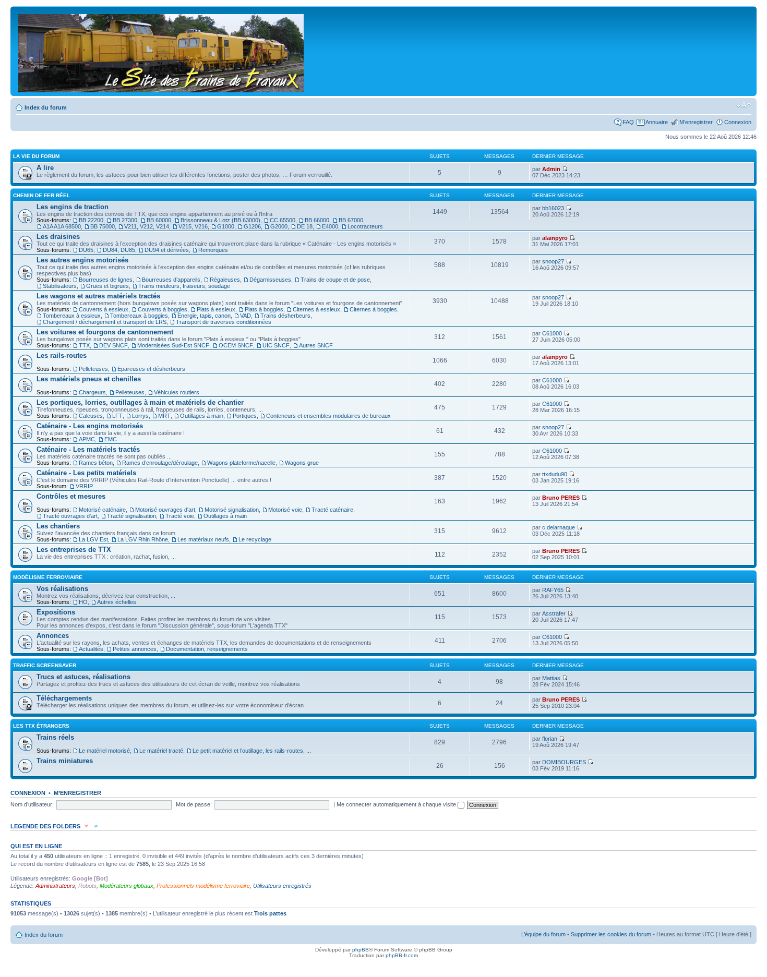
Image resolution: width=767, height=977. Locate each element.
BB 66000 (317, 220)
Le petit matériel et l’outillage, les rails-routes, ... (252, 750)
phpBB (360, 949)
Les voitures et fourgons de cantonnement (105, 332)
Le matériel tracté (161, 750)
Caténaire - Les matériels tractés (88, 449)
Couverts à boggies (162, 309)
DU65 (86, 250)
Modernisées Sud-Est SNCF (173, 345)
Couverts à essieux (103, 309)
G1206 (252, 226)
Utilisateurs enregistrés (282, 886)
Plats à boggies (264, 309)
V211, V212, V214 (146, 226)
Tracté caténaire (332, 509)
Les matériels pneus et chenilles (89, 379)
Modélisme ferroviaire (47, 577)
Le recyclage (254, 539)
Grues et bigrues (107, 286)
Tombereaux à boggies (139, 315)
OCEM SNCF (236, 345)
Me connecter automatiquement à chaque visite (397, 804)
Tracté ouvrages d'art (70, 516)
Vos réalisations (62, 589)
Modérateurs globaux (126, 886)
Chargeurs (92, 392)
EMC (110, 439)
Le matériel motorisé (104, 750)
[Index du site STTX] (161, 51)
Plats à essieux (216, 309)
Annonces (53, 636)
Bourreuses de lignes (106, 279)
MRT (164, 416)
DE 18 (305, 226)
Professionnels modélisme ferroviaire (203, 886)
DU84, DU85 (119, 250)
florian (549, 738)
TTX (84, 345)
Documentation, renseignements (207, 649)
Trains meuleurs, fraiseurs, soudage (184, 286)
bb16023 (553, 208)
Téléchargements (64, 698)
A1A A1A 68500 (62, 226)
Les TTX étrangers (41, 726)
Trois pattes (270, 913)
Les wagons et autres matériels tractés (98, 296)
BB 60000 (159, 220)
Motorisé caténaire (102, 509)
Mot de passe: (194, 804)
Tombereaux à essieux (72, 315)
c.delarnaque (558, 527)
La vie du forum (36, 156)
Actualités (91, 649)
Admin (551, 169)
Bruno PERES (561, 497)
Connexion (737, 122)
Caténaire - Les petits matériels (86, 473)
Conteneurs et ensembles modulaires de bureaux (328, 416)
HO (83, 602)
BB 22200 (91, 220)
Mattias (551, 678)
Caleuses (91, 416)
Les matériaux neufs (203, 539)
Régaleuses (225, 279)
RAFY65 (553, 590)
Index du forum (46, 107)
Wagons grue (302, 463)
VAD (245, 315)
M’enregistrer (696, 122)
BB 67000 (351, 220)
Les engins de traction (73, 207)
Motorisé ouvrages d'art (165, 509)
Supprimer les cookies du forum (611, 934)
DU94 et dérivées (167, 250)
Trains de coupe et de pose (335, 279)
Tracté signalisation (131, 516)
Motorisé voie (285, 509)
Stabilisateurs (60, 286)
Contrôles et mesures (71, 496)
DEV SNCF (113, 345)
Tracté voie (179, 516)
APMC (87, 439)
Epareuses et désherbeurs (151, 369)
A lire (45, 168)
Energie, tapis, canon (204, 315)
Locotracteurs (365, 226)
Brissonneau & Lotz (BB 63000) (220, 220)
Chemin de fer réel (41, 195)
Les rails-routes (62, 355)
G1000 (225, 226)
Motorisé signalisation (232, 509)
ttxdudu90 (554, 474)
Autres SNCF (316, 345)
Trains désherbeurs (285, 315)
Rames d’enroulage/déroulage (160, 463)
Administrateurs (55, 886)
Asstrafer (554, 613)
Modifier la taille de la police (743, 105)
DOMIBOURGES (564, 762)
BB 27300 (125, 220)
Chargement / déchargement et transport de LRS (104, 322)
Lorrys (140, 416)
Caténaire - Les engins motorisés (90, 426)
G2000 (278, 226)
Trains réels (55, 737)
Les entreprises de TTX (74, 549)
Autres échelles (116, 602)
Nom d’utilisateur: (32, 804)
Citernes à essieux (316, 309)
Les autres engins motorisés (82, 260)
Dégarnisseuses (270, 279)
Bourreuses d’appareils (171, 279)
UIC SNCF (276, 345)
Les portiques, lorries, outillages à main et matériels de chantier (140, 402)
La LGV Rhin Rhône (142, 539)
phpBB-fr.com (402, 955)
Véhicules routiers (176, 392)
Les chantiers (58, 526)
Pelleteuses (93, 369)
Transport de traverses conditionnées (223, 322)
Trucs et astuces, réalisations (83, 677)
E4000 (330, 226)
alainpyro (555, 238)
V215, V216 (193, 226)
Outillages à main (201, 416)
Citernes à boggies (373, 309)
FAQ (628, 122)
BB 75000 (102, 226)
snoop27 (553, 261)
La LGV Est (93, 539)
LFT (117, 416)
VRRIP (84, 486)
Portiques (245, 416)
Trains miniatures (65, 761)
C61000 (552, 333)
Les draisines (58, 236)
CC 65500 (282, 220)
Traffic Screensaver (44, 665)
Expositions (56, 612)
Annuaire (656, 122)
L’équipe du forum (543, 934)
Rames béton (96, 463)
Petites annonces (135, 649)
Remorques (213, 250)
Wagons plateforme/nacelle (241, 463)
